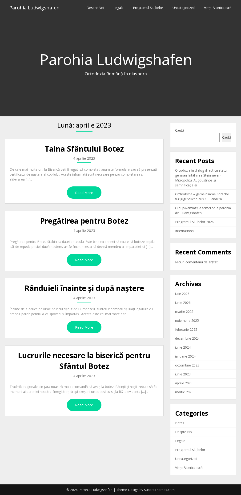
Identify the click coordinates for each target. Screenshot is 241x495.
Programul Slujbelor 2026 (194, 222)
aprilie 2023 (184, 383)
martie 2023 (184, 392)
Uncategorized (184, 7)
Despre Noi (95, 7)
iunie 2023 (183, 374)
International (184, 231)
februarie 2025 (186, 329)
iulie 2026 (182, 293)
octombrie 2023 (187, 365)
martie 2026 (184, 311)
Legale (118, 7)
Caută (179, 130)
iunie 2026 (183, 302)
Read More (84, 192)
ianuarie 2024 (185, 356)
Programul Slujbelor (148, 7)
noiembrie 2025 (187, 320)
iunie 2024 (183, 347)
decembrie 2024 (187, 338)
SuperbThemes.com (159, 489)
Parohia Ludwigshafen (34, 7)
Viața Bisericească (218, 7)
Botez (179, 423)
